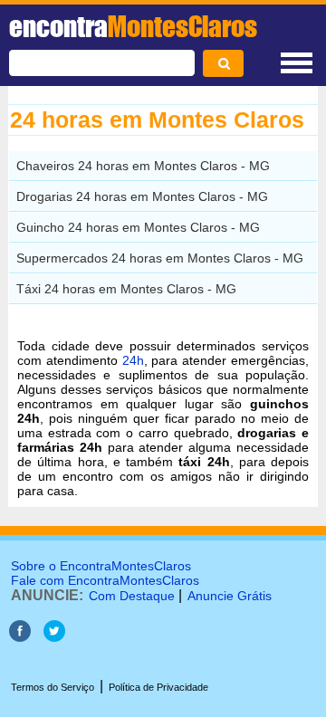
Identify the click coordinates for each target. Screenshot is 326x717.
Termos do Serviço (52, 687)
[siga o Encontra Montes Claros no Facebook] (20, 637)
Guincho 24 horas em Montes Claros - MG (138, 227)
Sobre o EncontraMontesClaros (101, 566)
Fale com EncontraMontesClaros (105, 580)
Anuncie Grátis (229, 595)
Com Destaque (132, 595)
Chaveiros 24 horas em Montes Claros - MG (143, 165)
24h (133, 360)
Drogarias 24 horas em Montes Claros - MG (142, 196)
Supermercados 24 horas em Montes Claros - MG (159, 258)
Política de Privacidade (158, 687)
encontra (133, 26)
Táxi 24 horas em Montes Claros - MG (126, 289)
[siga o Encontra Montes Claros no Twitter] (54, 637)
